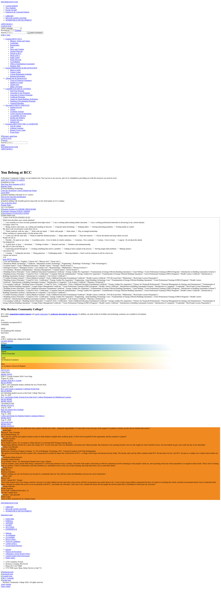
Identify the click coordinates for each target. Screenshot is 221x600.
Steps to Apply (15, 70)
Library (13, 109)
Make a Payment (16, 87)
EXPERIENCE (11, 529)
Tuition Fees (14, 85)
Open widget (5, 586)
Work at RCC (15, 55)
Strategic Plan (15, 66)
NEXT (9, 259)
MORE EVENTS (7, 405)
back (5, 259)
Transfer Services (16, 120)
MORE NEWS (6, 374)
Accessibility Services (18, 116)
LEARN (9, 525)
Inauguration (14, 45)
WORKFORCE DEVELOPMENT (19, 20)
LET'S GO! (5, 370)
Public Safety (15, 58)
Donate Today (6, 205)
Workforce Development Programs (22, 101)
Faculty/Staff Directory (14, 546)
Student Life (14, 122)
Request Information (17, 76)
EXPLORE (10, 519)
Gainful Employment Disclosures (18, 556)
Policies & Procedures (14, 552)
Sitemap (8, 533)
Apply (3, 584)
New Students (11, 8)
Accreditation (15, 62)
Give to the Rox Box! (9, 203)
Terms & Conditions (13, 541)
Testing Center (15, 72)
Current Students (12, 6)
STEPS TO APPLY (17, 180)
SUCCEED (10, 527)
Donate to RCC (16, 53)
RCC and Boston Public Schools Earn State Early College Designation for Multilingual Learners (36, 397)
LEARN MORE (7, 341)
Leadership (14, 43)
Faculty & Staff (11, 10)
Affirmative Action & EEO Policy (18, 554)
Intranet (8, 550)
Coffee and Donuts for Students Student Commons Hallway (23, 416)
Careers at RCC (11, 544)
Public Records (15, 60)
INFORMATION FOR (9, 2)
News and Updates (17, 49)
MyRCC (10, 24)
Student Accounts (16, 82)
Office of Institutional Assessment (22, 64)
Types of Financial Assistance (21, 80)
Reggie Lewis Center (18, 130)
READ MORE (6, 383)
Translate (18, 30)
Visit (11, 47)
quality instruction (41, 314)
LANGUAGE (6, 26)
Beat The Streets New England (12, 410)
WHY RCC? (5, 180)
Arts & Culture (15, 126)
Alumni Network (16, 51)
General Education (17, 103)
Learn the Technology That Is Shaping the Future (19, 191)
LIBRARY (10, 16)
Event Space (14, 132)
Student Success (16, 107)
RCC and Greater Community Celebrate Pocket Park (20, 389)
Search (3, 33)
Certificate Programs (17, 97)
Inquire (8, 584)
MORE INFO (6, 412)
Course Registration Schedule (21, 74)
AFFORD (9, 523)
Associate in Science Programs (21, 95)
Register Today (6, 186)
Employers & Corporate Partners (17, 12)
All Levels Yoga (7, 422)
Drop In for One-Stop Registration (13, 197)
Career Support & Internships (20, 114)
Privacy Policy (11, 539)
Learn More (5, 193)
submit (14, 259)
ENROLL (9, 521)
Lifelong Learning (16, 128)
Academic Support (17, 112)
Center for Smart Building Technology (24, 99)
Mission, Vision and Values (20, 41)
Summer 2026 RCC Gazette (11, 381)
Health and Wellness (17, 118)
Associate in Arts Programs (20, 93)
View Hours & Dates (8, 199)
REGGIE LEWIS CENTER (16, 18)
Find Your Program (17, 91)
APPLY (4, 24)
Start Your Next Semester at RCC (13, 184)
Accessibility (10, 537)
